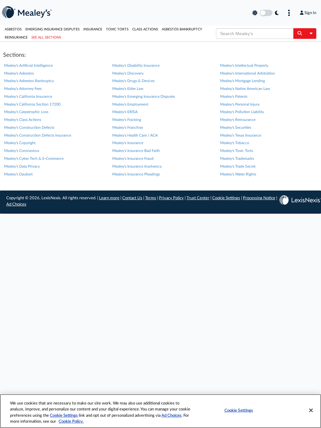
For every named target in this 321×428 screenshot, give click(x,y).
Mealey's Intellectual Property (244, 65)
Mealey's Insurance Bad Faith (136, 151)
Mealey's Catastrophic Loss (26, 112)
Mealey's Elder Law (127, 89)
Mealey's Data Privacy (22, 166)
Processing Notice (259, 198)
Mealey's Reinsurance (237, 120)
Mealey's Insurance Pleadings (136, 174)
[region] (160, 411)
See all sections (46, 37)
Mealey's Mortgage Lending (242, 81)
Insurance (92, 29)
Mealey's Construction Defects (29, 127)
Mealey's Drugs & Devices (133, 81)
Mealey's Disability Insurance (136, 65)
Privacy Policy (171, 198)
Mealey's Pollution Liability (242, 112)
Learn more (109, 198)
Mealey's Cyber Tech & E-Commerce (34, 158)
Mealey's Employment (130, 104)
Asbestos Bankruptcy (182, 29)
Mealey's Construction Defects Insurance (37, 135)
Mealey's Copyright (19, 143)
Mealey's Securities (235, 127)
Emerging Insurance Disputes (52, 29)
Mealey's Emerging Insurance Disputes (143, 96)
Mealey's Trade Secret (237, 166)
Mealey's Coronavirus (21, 151)
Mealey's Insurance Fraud (133, 158)
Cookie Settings (226, 198)
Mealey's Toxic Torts (236, 151)
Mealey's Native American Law (245, 89)
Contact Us (132, 198)
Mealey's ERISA (125, 112)
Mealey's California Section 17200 (32, 104)
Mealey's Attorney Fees (23, 89)
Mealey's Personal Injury (240, 104)
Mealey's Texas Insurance (240, 135)
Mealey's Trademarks (237, 158)
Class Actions (145, 29)
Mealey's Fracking (126, 120)
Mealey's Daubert (18, 174)
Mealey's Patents (233, 96)
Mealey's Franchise (127, 127)
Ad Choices (16, 204)
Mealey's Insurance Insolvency (137, 166)
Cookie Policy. (71, 422)
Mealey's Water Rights (238, 174)
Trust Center (198, 198)
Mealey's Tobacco (234, 143)
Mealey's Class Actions (22, 120)
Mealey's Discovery (128, 73)
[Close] (311, 410)
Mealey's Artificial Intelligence (28, 65)
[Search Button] (299, 33)
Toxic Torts (117, 29)
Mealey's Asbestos (19, 73)
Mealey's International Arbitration (247, 73)
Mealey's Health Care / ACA (135, 135)
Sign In (310, 13)
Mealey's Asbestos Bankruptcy (29, 81)
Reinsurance (16, 37)
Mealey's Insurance (127, 143)
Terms (150, 198)
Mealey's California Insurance (28, 96)
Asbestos (13, 29)
